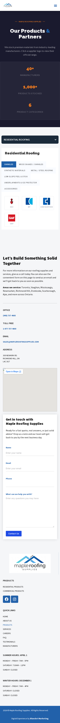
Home (5, 616)
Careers (7, 633)
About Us (7, 620)
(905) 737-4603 (9, 315)
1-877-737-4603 (9, 328)
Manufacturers (10, 646)
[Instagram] (14, 599)
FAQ (4, 637)
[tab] (30, 140)
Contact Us (13, 533)
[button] (55, 5)
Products (7, 625)
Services (7, 629)
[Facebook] (6, 599)
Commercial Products (13, 591)
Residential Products (13, 586)
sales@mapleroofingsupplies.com (21, 341)
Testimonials (9, 641)
